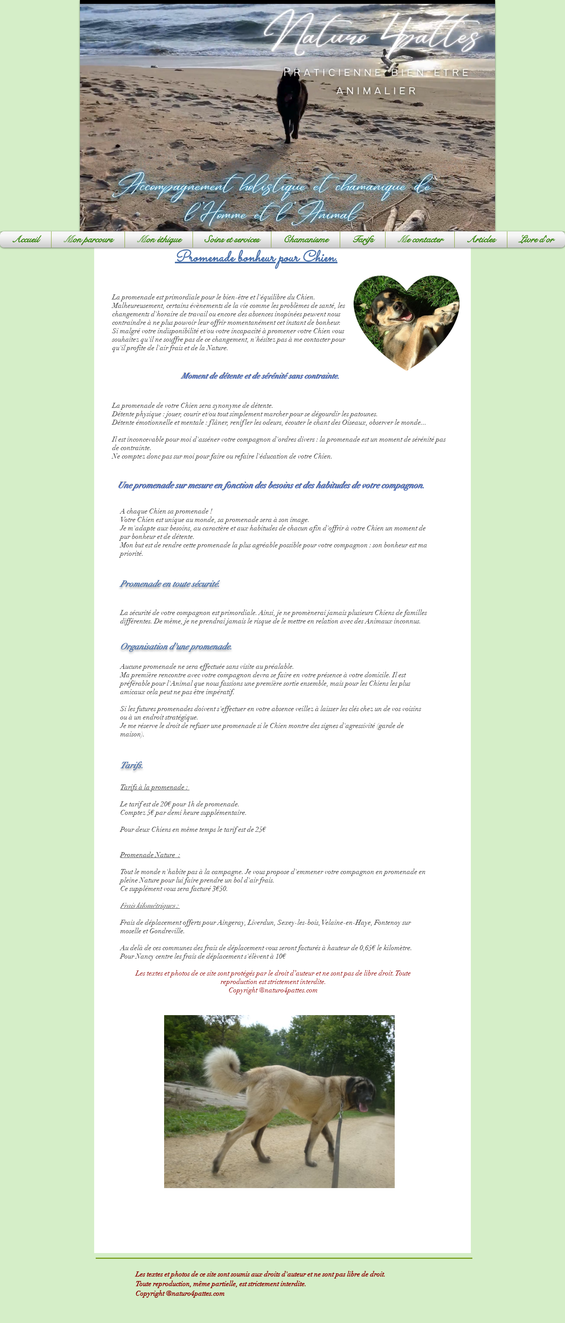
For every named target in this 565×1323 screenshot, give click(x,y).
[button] (232, 239)
